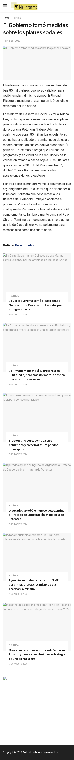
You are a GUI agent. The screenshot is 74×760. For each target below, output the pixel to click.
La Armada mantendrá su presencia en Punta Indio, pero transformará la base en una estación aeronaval (37, 375)
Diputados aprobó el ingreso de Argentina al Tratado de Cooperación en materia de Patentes (36, 514)
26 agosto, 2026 (19, 594)
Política (17, 18)
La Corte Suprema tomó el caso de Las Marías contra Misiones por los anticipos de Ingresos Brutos (35, 305)
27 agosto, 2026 (19, 454)
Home (6, 18)
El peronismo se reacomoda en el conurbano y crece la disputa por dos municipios (33, 444)
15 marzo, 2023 (11, 40)
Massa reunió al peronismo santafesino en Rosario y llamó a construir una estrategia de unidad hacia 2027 (37, 654)
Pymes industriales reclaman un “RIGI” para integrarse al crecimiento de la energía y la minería (34, 584)
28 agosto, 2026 (19, 314)
